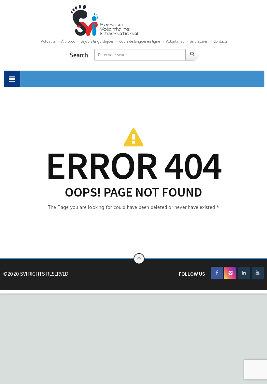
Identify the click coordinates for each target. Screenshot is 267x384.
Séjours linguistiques (97, 41)
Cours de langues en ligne (139, 41)
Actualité (48, 41)
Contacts (220, 41)
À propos (68, 41)
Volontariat (175, 41)
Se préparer (198, 41)
